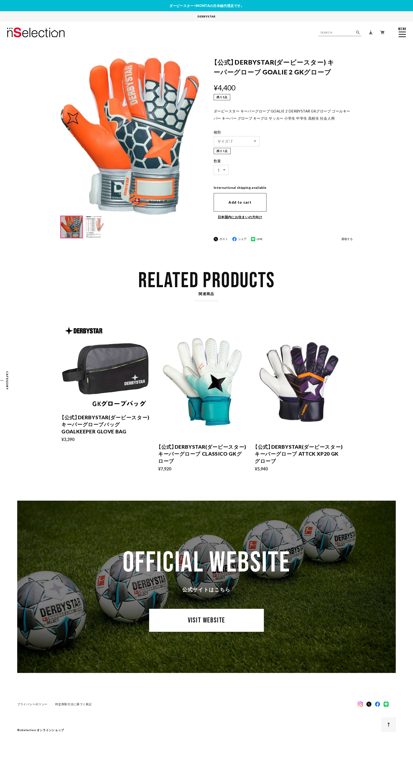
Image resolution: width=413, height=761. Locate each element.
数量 (217, 161)
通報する (347, 239)
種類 (217, 132)
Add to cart (239, 202)
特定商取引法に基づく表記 (73, 704)
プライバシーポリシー (32, 704)
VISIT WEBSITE (206, 620)
